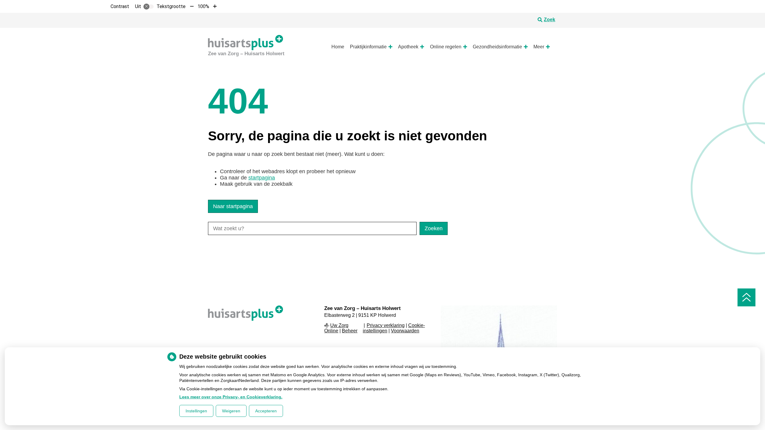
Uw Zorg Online (336, 328)
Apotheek (408, 46)
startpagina (261, 178)
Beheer (349, 330)
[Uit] (148, 6)
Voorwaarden (405, 330)
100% (203, 6)
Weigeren (231, 410)
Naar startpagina (233, 206)
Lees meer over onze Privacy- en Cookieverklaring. (230, 396)
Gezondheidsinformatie (497, 46)
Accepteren (266, 410)
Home (337, 46)
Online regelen (445, 46)
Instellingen (196, 410)
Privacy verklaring (386, 325)
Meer (538, 46)
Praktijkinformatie (368, 46)
